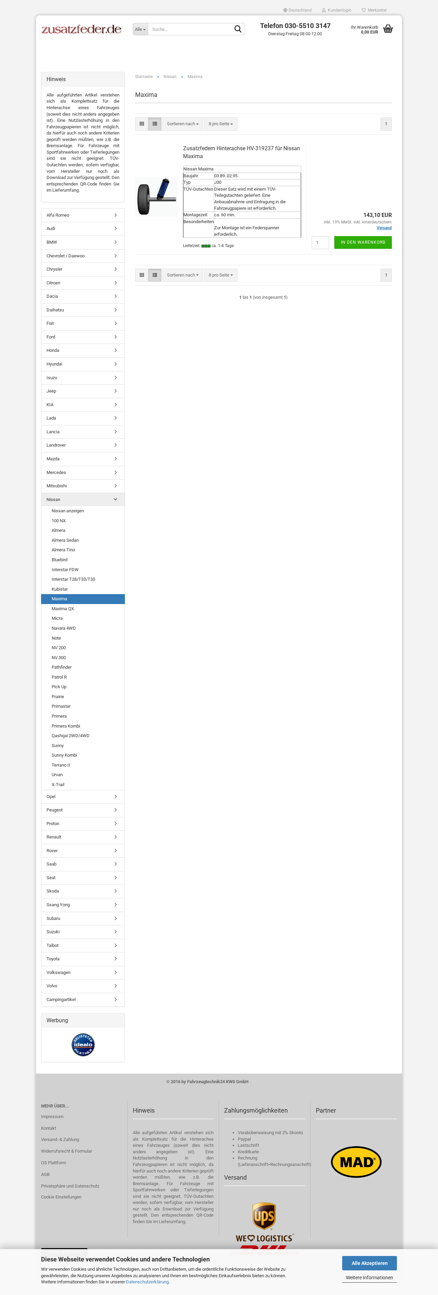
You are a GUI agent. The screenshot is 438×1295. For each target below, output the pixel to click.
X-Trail (58, 784)
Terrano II (61, 765)
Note (56, 638)
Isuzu (52, 377)
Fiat (50, 323)
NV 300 (59, 657)
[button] (297, 10)
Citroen (53, 282)
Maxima (59, 598)
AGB (45, 1174)
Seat (51, 877)
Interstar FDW (65, 569)
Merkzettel (376, 10)
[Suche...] (237, 29)
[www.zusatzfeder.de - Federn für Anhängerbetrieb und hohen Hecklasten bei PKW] (82, 29)
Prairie (58, 696)
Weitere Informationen (369, 1277)
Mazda (53, 458)
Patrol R (59, 677)
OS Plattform (53, 1162)
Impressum (52, 1116)
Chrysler (54, 269)
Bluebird (59, 559)
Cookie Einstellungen (61, 1197)
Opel (51, 796)
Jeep (51, 391)
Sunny (58, 745)
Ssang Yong (58, 904)
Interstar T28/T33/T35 (73, 579)
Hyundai (54, 364)
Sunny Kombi (64, 755)
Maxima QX (63, 608)
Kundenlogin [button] (338, 10)
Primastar (61, 706)
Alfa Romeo (58, 215)
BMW (52, 242)
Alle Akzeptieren (370, 1263)
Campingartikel (61, 999)
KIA (50, 404)
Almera (58, 530)
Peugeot (55, 809)
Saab (51, 864)
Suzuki (53, 931)
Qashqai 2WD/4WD (71, 735)
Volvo (52, 985)
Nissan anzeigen (68, 510)
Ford (51, 336)
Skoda (53, 891)
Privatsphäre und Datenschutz (70, 1186)
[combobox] (183, 124)
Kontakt (48, 1128)
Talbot (53, 945)
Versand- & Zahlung (60, 1139)
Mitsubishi (57, 485)
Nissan (53, 499)
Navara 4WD (64, 628)
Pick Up (59, 686)
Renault (54, 836)
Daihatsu (55, 309)
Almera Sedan (65, 540)
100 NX (59, 520)
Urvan (57, 774)
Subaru (53, 918)
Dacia (52, 296)
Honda (53, 350)
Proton (53, 823)
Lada (51, 418)
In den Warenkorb (363, 242)
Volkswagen (58, 972)
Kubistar (60, 589)
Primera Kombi (66, 726)
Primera (59, 716)
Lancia (53, 431)
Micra (57, 618)
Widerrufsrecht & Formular (66, 1151)
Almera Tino (63, 549)
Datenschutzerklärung (147, 1281)
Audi (51, 228)
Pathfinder (62, 667)
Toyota (53, 958)
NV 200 (59, 647)
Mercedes (56, 472)
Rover (52, 850)
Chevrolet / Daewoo (66, 255)
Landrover (56, 445)
